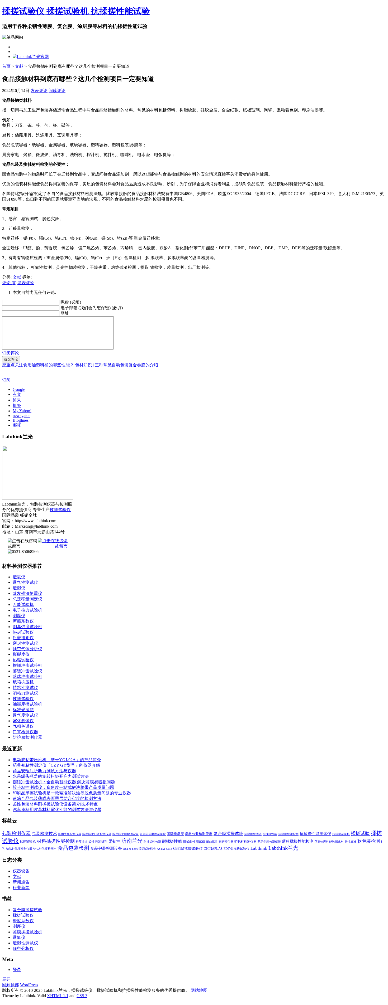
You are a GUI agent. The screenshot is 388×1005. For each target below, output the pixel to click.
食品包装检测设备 (106, 848)
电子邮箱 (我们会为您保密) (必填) (91, 307)
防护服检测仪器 (27, 737)
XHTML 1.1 (57, 995)
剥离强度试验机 (27, 626)
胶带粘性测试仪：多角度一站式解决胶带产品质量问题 (63, 787)
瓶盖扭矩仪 (23, 637)
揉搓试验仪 (60, 509)
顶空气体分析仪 (27, 649)
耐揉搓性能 (172, 841)
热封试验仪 (23, 632)
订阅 (6, 380)
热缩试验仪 (23, 660)
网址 (64, 313)
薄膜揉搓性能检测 (298, 841)
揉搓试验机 (28, 841)
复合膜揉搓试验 (228, 833)
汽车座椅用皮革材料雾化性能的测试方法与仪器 (57, 809)
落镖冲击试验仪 (27, 671)
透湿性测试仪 (25, 943)
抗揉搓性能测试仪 (315, 833)
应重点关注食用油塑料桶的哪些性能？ (38, 365)
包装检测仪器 (16, 833)
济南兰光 (132, 841)
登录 (17, 969)
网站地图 (199, 990)
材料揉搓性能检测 (56, 841)
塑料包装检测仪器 (198, 834)
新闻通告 (21, 882)
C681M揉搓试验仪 (188, 849)
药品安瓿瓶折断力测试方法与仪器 (44, 771)
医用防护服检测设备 (125, 834)
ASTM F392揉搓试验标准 (139, 848)
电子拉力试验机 (27, 610)
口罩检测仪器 (25, 732)
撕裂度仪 (21, 654)
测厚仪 (19, 615)
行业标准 (350, 841)
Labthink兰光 (283, 848)
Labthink (258, 848)
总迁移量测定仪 (27, 599)
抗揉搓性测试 (253, 834)
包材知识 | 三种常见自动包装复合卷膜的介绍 (116, 365)
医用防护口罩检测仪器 (96, 834)
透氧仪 (19, 577)
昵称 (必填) (70, 302)
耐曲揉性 (212, 841)
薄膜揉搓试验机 (27, 932)
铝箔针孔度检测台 (44, 848)
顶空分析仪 (23, 948)
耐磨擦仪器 (226, 841)
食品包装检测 (73, 848)
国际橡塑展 (175, 834)
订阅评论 (10, 353)
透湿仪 (19, 588)
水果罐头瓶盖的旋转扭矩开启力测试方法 (51, 776)
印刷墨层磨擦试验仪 (153, 834)
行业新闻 (21, 887)
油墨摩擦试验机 (27, 704)
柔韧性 (114, 841)
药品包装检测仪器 (269, 841)
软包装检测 (368, 841)
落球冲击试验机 (27, 676)
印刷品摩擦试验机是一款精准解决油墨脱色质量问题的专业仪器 (72, 793)
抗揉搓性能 (270, 834)
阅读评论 (57, 90)
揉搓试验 (360, 833)
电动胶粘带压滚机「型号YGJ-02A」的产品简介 (57, 760)
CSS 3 (82, 995)
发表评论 (39, 90)
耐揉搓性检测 (152, 841)
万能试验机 (23, 604)
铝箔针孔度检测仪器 (19, 848)
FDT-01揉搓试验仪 (236, 849)
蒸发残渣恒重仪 (27, 593)
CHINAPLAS (213, 849)
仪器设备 (21, 871)
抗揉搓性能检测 (288, 834)
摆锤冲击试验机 (27, 665)
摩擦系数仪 (23, 621)
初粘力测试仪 (25, 693)
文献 (19, 66)
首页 (6, 66)
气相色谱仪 (23, 726)
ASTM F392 (164, 848)
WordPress (29, 985)
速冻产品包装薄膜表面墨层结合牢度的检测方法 (57, 798)
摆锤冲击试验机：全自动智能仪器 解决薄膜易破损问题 (64, 782)
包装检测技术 (44, 833)
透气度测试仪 (25, 715)
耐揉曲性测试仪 (194, 841)
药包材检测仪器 (245, 841)
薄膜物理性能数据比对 (329, 841)
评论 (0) (9, 282)
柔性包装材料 (97, 841)
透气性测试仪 (25, 582)
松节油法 (81, 841)
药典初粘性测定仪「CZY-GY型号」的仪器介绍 (56, 765)
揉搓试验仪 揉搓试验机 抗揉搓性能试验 (76, 11)
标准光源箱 (23, 709)
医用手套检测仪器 (69, 834)
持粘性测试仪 (25, 687)
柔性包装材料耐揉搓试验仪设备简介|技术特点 (55, 804)
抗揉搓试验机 (341, 834)
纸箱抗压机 (23, 682)
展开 (6, 979)
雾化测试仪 (23, 720)
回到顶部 (10, 985)
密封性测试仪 (25, 643)
